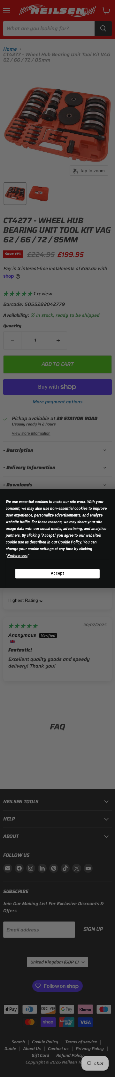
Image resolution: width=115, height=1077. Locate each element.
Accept (57, 573)
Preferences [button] (17, 555)
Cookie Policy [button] (69, 542)
